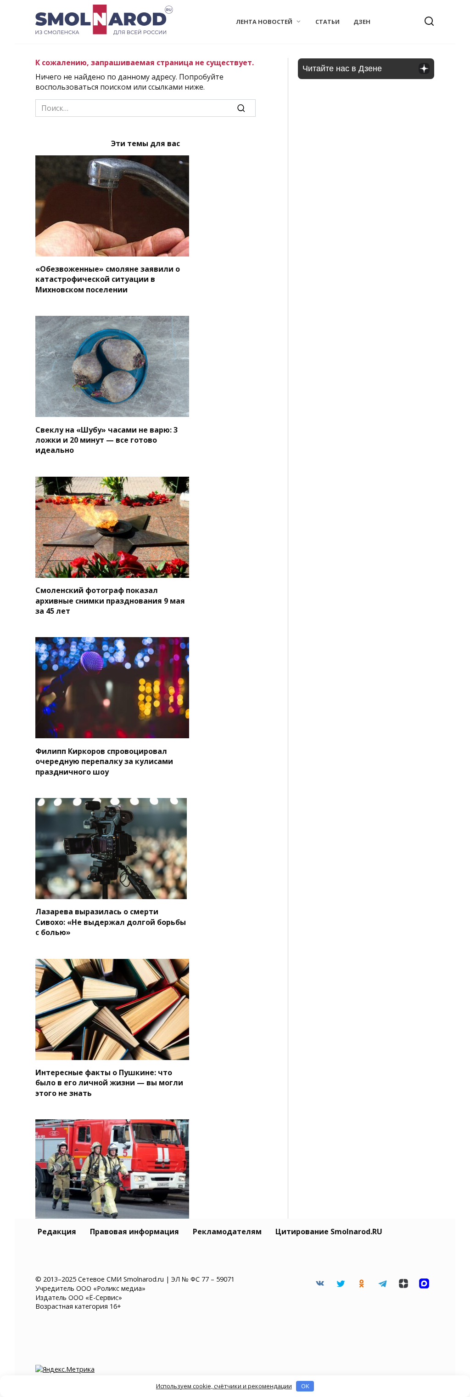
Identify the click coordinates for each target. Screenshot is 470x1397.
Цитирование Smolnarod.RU (328, 1231)
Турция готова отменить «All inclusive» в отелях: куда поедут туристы (112, 1294)
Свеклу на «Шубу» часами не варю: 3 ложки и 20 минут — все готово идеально (106, 439)
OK (305, 1386)
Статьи (327, 21)
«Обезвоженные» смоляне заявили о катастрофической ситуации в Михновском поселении (107, 279)
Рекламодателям (227, 1231)
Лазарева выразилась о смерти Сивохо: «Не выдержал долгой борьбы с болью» (110, 922)
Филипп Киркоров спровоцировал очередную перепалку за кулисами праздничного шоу (104, 761)
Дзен (361, 21)
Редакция (57, 1231)
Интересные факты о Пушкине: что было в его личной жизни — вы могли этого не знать (109, 1082)
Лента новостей (264, 21)
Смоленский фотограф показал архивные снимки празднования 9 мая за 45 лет (110, 600)
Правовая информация (134, 1231)
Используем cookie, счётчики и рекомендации (224, 1386)
